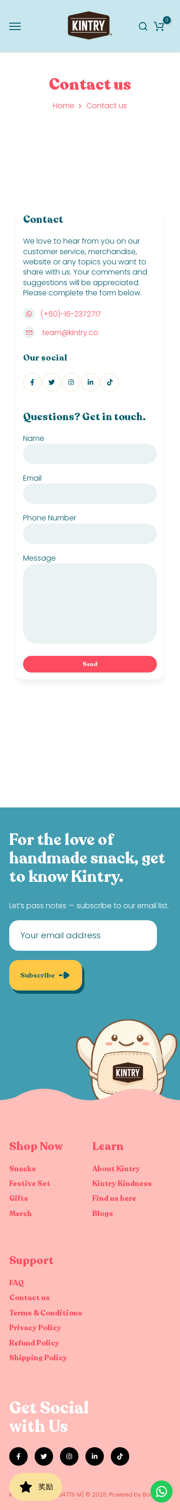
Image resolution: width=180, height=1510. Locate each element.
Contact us (29, 1298)
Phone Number (49, 518)
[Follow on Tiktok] (110, 382)
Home (63, 106)
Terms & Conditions (45, 1313)
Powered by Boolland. (138, 1494)
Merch (20, 1214)
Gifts (18, 1198)
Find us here (114, 1198)
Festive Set (29, 1184)
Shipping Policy (38, 1358)
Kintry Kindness (122, 1184)
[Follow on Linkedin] (90, 382)
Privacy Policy (35, 1328)
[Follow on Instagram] (71, 382)
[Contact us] (161, 1491)
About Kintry (116, 1169)
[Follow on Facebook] (32, 382)
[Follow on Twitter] (51, 382)
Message (39, 558)
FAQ (16, 1283)
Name (33, 438)
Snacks (22, 1169)
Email (32, 478)
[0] (159, 26)
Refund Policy (34, 1343)
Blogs (102, 1214)
